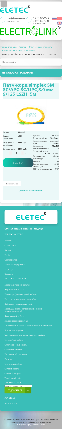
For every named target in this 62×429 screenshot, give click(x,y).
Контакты (9, 274)
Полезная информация (15, 265)
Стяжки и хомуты (12, 373)
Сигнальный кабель (13, 364)
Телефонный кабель (13, 378)
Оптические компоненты (16, 345)
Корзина (10, 398)
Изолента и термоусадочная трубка (20, 299)
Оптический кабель (13, 350)
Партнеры (9, 269)
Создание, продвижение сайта (31, 424)
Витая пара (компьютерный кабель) (21, 294)
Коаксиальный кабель (14, 316)
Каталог (8, 250)
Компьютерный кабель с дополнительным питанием (28, 326)
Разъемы (8, 359)
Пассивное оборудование (16, 354)
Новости (8, 241)
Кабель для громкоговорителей (19, 304)
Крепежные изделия (14, 330)
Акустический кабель (14, 289)
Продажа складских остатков (18, 285)
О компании (10, 245)
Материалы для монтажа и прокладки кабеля (25, 335)
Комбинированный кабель (16, 321)
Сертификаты (11, 260)
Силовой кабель (12, 369)
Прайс (7, 255)
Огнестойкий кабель (14, 340)
